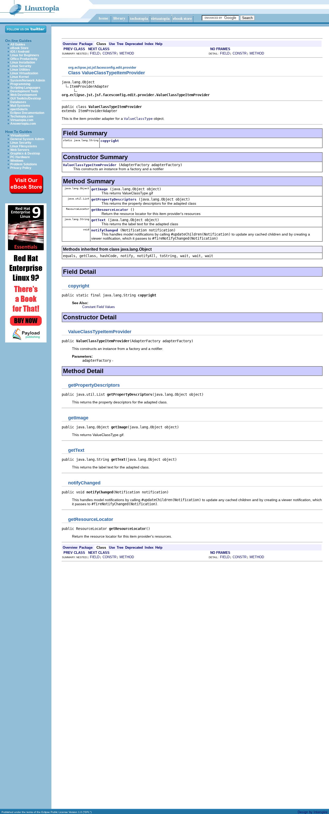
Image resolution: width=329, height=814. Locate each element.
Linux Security (20, 66)
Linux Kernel (19, 77)
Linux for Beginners (24, 55)
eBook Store (19, 48)
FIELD (94, 53)
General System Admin (27, 139)
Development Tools (24, 91)
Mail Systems (20, 105)
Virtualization (19, 135)
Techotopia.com (21, 116)
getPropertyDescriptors (113, 199)
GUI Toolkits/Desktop (25, 98)
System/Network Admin (27, 80)
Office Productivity (24, 59)
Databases (18, 102)
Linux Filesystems (23, 146)
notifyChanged (104, 230)
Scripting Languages (25, 87)
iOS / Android (19, 51)
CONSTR (109, 53)
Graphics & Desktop (25, 153)
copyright (109, 141)
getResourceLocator (109, 210)
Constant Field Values (98, 307)
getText (98, 220)
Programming (20, 84)
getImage (99, 189)
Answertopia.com (23, 123)
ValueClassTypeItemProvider (89, 165)
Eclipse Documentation (27, 113)
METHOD (127, 53)
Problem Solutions (23, 164)
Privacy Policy (20, 168)
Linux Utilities (20, 69)
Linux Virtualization (24, 73)
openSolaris (19, 109)
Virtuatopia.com (21, 120)
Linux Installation (22, 62)
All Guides (17, 44)
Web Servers (19, 150)
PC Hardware (20, 157)
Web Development (23, 95)
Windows (16, 160)
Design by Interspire (312, 812)
